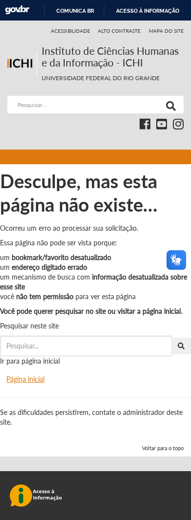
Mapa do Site (166, 31)
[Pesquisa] (169, 104)
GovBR (17, 10)
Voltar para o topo (163, 448)
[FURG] (22, 49)
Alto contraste (119, 31)
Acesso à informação (147, 10)
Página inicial (25, 379)
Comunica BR (75, 10)
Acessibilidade (70, 31)
